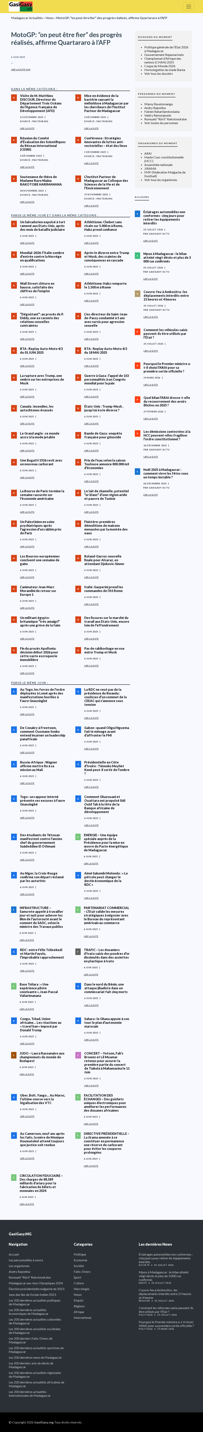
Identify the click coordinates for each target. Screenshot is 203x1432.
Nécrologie (81, 1289)
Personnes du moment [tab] (156, 93)
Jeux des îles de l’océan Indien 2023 (32, 1294)
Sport (77, 1277)
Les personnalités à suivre (26, 1260)
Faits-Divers (82, 1271)
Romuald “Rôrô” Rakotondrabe (30, 1277)
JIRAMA (150, 168)
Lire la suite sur (20, 69)
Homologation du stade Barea (164, 70)
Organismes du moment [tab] (158, 143)
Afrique (79, 1312)
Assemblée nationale (158, 165)
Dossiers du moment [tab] (155, 36)
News (50, 18)
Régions (79, 1306)
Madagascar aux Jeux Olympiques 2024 (36, 1283)
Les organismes (19, 1266)
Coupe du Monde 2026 (159, 66)
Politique (80, 1254)
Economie (80, 1260)
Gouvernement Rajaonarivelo (164, 55)
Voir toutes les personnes (161, 123)
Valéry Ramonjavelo (157, 115)
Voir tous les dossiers (158, 73)
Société (79, 1266)
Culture (79, 1283)
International (82, 1317)
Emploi (78, 1300)
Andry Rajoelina (155, 108)
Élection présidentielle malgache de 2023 (36, 1289)
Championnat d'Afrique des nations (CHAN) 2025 (162, 60)
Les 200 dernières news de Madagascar (35, 1357)
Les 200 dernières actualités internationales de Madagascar (30, 1393)
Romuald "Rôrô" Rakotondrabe (165, 119)
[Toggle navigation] (188, 7)
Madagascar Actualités (27, 18)
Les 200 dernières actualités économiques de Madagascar (29, 1311)
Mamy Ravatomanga (158, 104)
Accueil (14, 1254)
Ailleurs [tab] (142, 196)
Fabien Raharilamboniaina (162, 111)
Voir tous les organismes (160, 180)
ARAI (148, 153)
